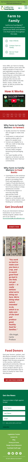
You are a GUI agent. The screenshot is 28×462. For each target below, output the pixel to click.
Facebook (9, 453)
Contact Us (13, 437)
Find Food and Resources (14, 3)
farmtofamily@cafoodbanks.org (13, 218)
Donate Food (14, 227)
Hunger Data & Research (14, 445)
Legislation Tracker (14, 434)
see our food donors (14, 380)
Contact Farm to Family (14, 46)
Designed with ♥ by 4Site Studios (14, 460)
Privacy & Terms (14, 442)
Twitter (13, 453)
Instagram (20, 453)
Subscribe (6, 427)
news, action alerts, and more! (13, 422)
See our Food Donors (13, 53)
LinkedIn (16, 453)
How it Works (13, 41)
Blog (14, 440)
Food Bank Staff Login (14, 448)
